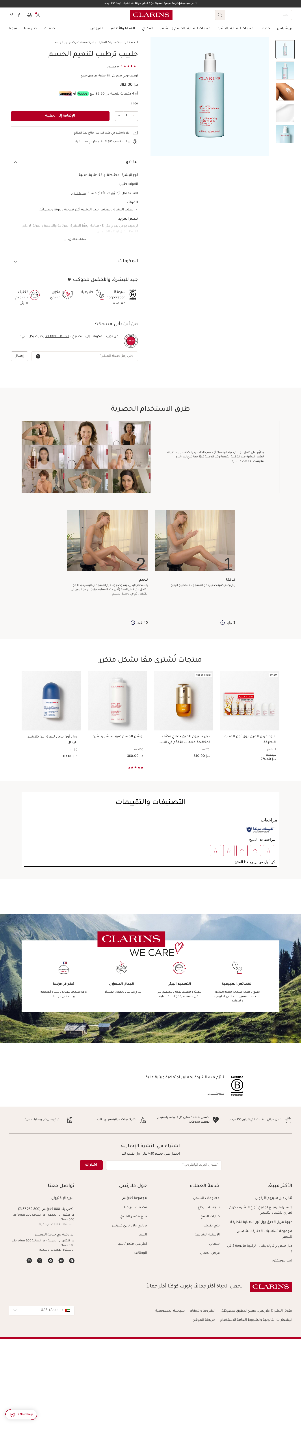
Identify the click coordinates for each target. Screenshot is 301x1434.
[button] (285, 49)
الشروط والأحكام (203, 1311)
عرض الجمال (210, 1253)
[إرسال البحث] (220, 15)
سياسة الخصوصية (170, 1311)
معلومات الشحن (206, 1198)
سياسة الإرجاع (209, 1207)
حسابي (214, 1244)
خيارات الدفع (210, 1217)
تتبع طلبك (211, 1226)
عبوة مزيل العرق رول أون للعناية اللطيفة (261, 1222)
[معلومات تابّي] (83, 93)
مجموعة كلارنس (134, 1198)
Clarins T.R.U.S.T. (57, 336)
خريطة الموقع (204, 1320)
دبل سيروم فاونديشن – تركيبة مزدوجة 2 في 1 (259, 1249)
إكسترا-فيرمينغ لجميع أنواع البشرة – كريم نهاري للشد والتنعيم (260, 1210)
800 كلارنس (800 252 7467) (39, 1209)
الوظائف (140, 1253)
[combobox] (41, 1310)
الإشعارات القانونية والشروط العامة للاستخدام (256, 1320)
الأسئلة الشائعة (207, 1235)
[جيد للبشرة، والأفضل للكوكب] (69, 279)
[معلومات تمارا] (65, 93)
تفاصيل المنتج (89, 76)
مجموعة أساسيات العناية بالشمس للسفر (264, 1234)
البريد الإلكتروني (62, 1198)
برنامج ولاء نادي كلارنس (129, 1226)
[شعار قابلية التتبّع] (131, 341)
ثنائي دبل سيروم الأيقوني (273, 1198)
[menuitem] (38, 15)
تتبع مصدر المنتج (133, 1217)
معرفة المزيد (78, 193)
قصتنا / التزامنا (135, 1207)
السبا (143, 1235)
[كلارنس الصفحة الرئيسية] (151, 15)
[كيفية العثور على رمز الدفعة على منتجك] (38, 356)
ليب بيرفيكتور (282, 1261)
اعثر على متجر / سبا (132, 1244)
